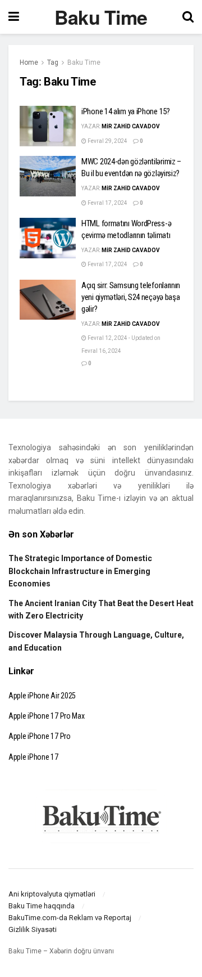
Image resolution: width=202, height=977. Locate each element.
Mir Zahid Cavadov (131, 126)
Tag (52, 62)
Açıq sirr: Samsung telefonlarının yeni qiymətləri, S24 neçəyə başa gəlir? (130, 297)
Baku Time (101, 16)
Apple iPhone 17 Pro (39, 736)
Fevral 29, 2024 (106, 141)
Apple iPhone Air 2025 (42, 695)
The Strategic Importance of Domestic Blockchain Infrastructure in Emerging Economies (80, 571)
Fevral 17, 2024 (106, 203)
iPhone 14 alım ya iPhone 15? (125, 111)
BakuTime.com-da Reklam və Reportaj (69, 917)
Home (29, 62)
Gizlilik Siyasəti (32, 929)
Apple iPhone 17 (33, 756)
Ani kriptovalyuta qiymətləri (51, 894)
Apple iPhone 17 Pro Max (46, 715)
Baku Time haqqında (41, 906)
